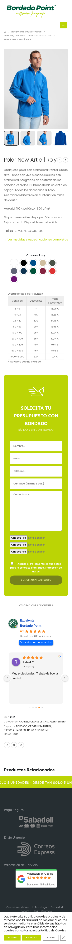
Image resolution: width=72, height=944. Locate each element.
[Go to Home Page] (5, 32)
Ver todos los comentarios (36, 642)
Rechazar (31, 937)
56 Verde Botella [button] (33, 271)
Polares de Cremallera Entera (47, 721)
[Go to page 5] (42, 707)
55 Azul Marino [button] (24, 271)
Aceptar (12, 937)
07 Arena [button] (43, 263)
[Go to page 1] (29, 707)
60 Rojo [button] (52, 271)
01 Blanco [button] (14, 263)
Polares (23, 721)
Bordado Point (30, 625)
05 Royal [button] (33, 263)
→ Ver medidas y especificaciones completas (36, 239)
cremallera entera (39, 726)
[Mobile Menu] (63, 25)
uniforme (43, 730)
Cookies (25, 911)
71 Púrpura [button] (14, 279)
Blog (35, 911)
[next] (65, 160)
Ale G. (26, 662)
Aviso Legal (41, 907)
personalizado (13, 730)
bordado (21, 726)
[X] (14, 745)
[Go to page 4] (39, 707)
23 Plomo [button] (14, 271)
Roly (15, 734)
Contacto (46, 911)
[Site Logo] (31, 11)
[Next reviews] (65, 678)
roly (33, 730)
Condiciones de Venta (18, 907)
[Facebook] (7, 745)
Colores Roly (35, 255)
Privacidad (57, 907)
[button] (14, 89)
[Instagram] (21, 745)
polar (26, 730)
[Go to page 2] (33, 707)
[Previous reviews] (7, 678)
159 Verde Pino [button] (52, 263)
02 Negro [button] (24, 263)
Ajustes (50, 937)
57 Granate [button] (43, 271)
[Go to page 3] (36, 707)
